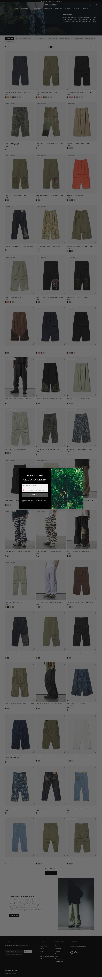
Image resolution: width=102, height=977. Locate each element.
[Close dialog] (81, 470)
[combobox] (25, 490)
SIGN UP (34, 494)
